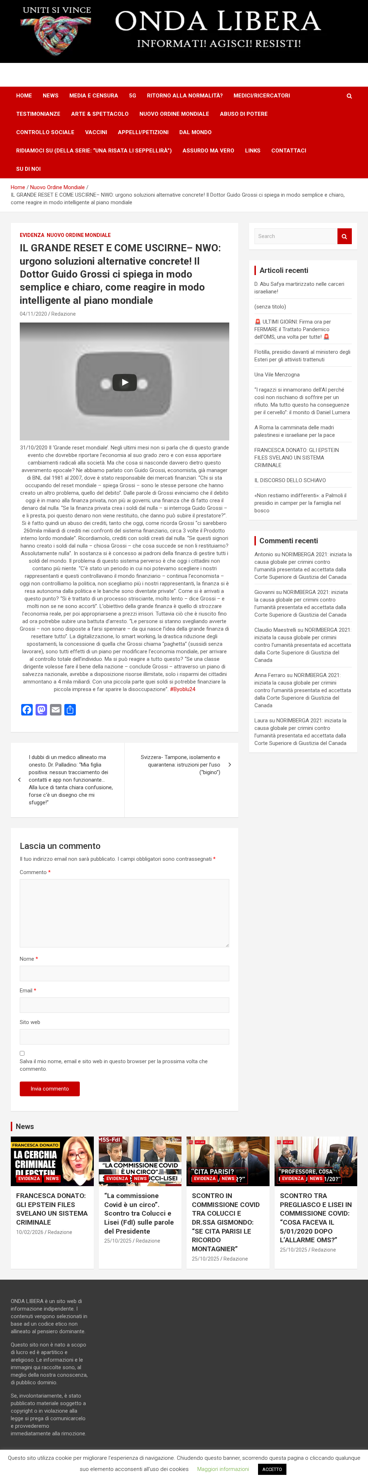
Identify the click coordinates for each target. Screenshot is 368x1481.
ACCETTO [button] (272, 1469)
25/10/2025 (118, 1241)
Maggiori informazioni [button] (223, 1469)
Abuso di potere (244, 114)
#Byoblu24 (182, 689)
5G (132, 95)
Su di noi (28, 169)
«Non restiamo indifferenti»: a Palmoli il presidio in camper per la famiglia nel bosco (300, 503)
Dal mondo (195, 132)
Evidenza (32, 235)
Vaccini (96, 132)
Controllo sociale (45, 132)
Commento (35, 872)
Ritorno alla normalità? (185, 95)
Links (253, 150)
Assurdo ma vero (208, 150)
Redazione (63, 314)
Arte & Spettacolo (100, 114)
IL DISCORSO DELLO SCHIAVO (290, 480)
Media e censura (93, 95)
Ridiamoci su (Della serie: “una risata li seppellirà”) (94, 150)
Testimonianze (38, 114)
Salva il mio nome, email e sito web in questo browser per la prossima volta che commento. (114, 1065)
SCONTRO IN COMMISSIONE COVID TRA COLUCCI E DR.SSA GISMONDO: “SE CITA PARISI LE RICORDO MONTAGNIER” (226, 1222)
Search (344, 236)
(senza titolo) (270, 306)
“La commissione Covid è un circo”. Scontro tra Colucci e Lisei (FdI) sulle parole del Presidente (139, 1213)
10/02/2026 (29, 1232)
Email (28, 990)
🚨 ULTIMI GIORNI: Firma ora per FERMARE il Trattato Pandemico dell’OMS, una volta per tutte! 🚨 (292, 329)
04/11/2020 (33, 314)
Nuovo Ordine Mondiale (174, 114)
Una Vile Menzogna (277, 374)
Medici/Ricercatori (262, 95)
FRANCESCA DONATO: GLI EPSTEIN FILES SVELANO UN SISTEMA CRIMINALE (296, 457)
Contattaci (288, 150)
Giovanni (264, 592)
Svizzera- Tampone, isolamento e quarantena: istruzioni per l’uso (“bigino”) (180, 765)
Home (24, 95)
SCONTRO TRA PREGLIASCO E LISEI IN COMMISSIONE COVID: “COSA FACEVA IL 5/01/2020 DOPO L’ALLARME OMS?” (316, 1218)
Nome (29, 959)
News (51, 95)
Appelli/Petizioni (143, 132)
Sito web (30, 1022)
